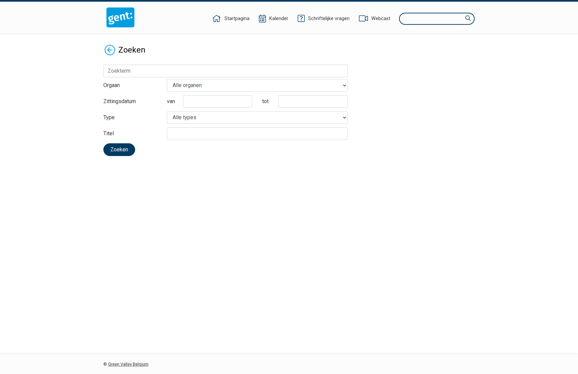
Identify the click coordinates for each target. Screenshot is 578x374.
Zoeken (119, 149)
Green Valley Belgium (128, 364)
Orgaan (111, 85)
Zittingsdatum (119, 101)
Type (109, 117)
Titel (108, 133)
